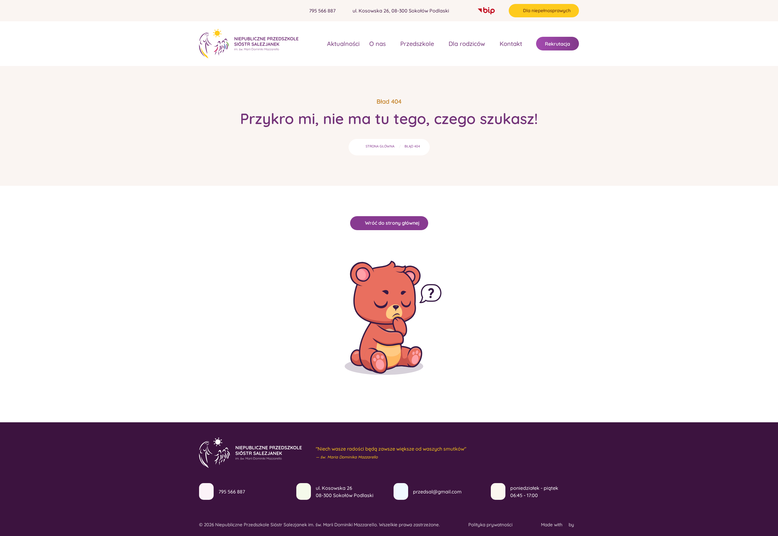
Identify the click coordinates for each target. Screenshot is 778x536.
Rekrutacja (557, 44)
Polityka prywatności (490, 524)
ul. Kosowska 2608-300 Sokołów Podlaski (345, 491)
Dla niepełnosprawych (547, 10)
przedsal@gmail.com (437, 492)
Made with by (558, 524)
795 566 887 (232, 492)
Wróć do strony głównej (392, 223)
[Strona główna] (315, 43)
